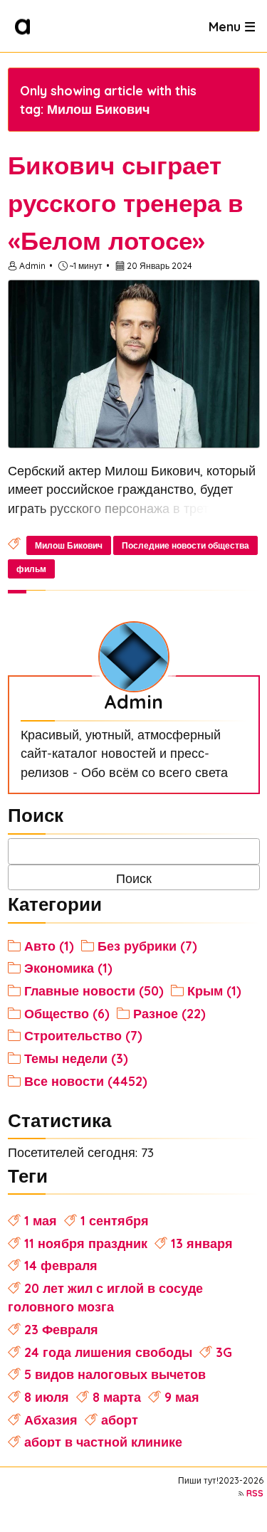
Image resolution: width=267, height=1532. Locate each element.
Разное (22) (169, 1013)
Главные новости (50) (94, 990)
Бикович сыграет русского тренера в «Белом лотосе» (126, 202)
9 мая (181, 1397)
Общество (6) (67, 1013)
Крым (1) (214, 990)
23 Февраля (61, 1329)
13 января (202, 1243)
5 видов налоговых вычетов (115, 1374)
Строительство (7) (83, 1035)
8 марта (117, 1397)
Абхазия (51, 1419)
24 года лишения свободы (108, 1352)
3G (224, 1352)
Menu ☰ (232, 25)
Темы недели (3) (76, 1058)
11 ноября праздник (85, 1243)
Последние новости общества (185, 545)
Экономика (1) (68, 968)
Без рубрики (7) (147, 945)
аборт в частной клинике (103, 1441)
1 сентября (114, 1220)
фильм (31, 569)
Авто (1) (49, 945)
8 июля (46, 1397)
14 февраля (61, 1265)
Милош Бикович (69, 545)
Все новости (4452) (85, 1081)
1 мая (40, 1220)
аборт (119, 1419)
